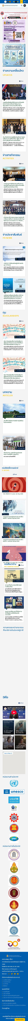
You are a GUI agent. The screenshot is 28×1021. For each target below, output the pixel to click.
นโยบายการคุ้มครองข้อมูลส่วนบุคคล (11, 995)
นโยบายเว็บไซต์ (6, 993)
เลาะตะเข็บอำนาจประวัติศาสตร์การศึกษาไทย (13, 586)
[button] (9, 17)
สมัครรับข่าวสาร (20, 1020)
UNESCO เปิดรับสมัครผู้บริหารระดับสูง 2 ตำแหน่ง (13, 264)
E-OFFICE (5, 984)
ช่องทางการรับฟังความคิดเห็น (9, 1003)
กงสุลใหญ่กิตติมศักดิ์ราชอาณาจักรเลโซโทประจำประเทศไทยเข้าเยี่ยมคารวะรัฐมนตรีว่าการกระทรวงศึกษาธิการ (13, 104)
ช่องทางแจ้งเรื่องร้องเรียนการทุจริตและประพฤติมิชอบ (14, 1005)
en (24, 1)
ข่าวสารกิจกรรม (6, 982)
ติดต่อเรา (5, 986)
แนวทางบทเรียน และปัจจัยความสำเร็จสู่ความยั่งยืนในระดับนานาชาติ (13, 613)
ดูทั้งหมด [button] (15, 474)
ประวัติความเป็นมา (7, 980)
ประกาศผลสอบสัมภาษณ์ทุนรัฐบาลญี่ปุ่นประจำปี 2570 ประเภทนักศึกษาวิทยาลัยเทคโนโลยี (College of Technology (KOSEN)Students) (13, 342)
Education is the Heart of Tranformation (8, 747)
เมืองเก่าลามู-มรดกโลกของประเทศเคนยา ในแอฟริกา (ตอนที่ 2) (13, 453)
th (21, 1)
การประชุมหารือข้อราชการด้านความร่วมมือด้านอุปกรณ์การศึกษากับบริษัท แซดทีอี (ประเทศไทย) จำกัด (14, 185)
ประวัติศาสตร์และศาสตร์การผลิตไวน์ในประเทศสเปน (13, 421)
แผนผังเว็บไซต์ (6, 991)
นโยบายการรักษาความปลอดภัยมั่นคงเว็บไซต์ (13, 997)
